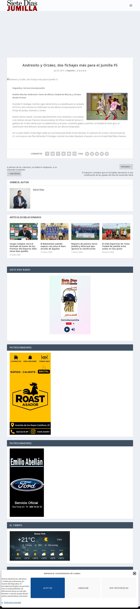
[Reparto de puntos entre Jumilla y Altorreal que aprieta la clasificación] (85, 231)
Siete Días (38, 189)
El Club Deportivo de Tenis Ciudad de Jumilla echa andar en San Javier (116, 246)
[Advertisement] (70, 31)
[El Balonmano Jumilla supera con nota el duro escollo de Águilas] (55, 231)
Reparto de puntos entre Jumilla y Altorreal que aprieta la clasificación (84, 246)
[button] (134, 573)
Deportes (70, 70)
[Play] (66, 329)
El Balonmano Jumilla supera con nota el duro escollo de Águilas (53, 246)
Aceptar (47, 588)
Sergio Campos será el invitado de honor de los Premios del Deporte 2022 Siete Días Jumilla (23, 247)
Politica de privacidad (12, 602)
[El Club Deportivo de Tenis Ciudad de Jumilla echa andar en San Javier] (116, 231)
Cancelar (83, 588)
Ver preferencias (118, 588)
